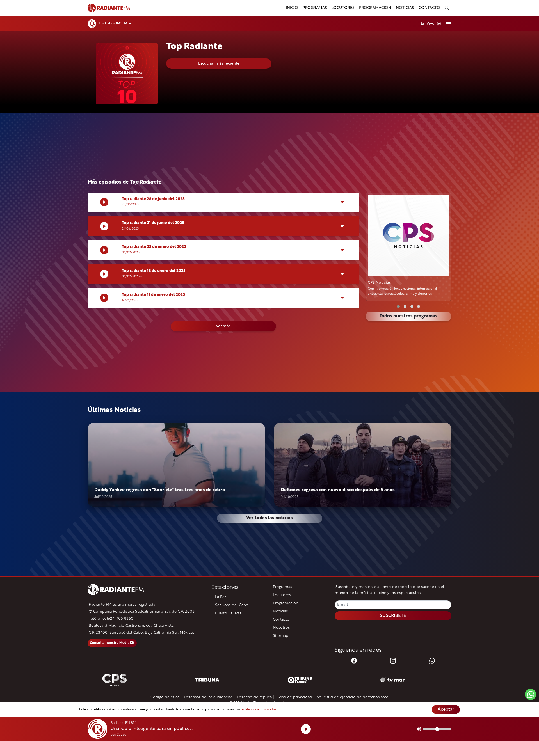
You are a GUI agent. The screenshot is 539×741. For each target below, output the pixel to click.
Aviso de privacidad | (295, 697)
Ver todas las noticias (269, 518)
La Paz (220, 597)
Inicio (292, 8)
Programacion (285, 603)
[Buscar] (446, 8)
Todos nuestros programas (408, 316)
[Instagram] (393, 661)
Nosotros (281, 628)
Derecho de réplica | (255, 697)
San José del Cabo (231, 605)
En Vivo (428, 24)
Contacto (429, 8)
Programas (315, 8)
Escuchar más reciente (218, 63)
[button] (398, 306)
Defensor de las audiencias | (209, 697)
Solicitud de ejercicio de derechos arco (353, 697)
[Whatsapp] (432, 661)
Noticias (405, 8)
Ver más (223, 326)
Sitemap (280, 636)
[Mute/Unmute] (419, 729)
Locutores (343, 8)
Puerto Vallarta (228, 613)
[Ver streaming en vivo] (448, 24)
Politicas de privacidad (259, 709)
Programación (375, 8)
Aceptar (446, 709)
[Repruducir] (306, 729)
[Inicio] (183, 7)
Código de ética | (166, 697)
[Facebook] (354, 661)
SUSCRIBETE (393, 616)
